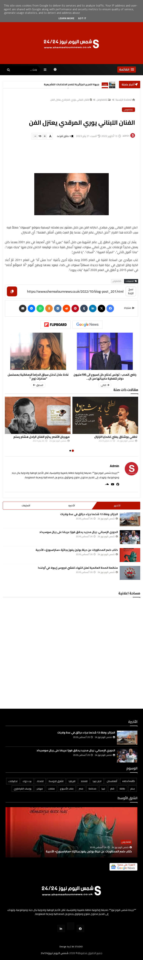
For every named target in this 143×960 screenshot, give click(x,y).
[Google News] (87, 325)
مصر (81, 788)
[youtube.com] (70, 926)
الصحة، (40, 781)
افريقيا (72, 781)
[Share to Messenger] (31, 308)
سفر (132, 788)
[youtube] (111, 484)
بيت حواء (27, 781)
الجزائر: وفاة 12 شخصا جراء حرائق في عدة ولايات (89, 514)
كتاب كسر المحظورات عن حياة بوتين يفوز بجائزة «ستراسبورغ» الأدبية (77, 549)
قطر (112, 788)
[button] (126, 69)
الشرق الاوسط (56, 781)
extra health (128, 781)
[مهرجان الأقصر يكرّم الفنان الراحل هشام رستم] (38, 415)
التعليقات (26, 505)
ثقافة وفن (126, 842)
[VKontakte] (57, 308)
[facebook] (116, 484)
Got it (82, 18)
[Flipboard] (55, 324)
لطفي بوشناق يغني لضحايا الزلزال (115, 437)
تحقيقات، (13, 781)
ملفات (51, 788)
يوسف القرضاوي (22, 788)
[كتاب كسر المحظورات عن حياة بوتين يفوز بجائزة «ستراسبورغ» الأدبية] (130, 555)
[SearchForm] (8, 70)
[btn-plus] (44, 136)
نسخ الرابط (131, 291)
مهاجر (40, 788)
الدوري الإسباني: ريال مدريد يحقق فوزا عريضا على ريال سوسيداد (78, 532)
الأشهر (117, 505)
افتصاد (84, 781)
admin (114, 466)
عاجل (105, 85)
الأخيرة (71, 505)
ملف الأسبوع (67, 788)
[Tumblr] (84, 308)
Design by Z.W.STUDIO (71, 946)
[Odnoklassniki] (49, 308)
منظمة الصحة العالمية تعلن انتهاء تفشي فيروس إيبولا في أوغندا (78, 567)
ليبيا (103, 788)
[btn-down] (35, 136)
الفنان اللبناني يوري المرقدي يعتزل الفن (70, 99)
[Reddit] (66, 308)
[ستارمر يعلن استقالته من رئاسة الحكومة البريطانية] (112, 84)
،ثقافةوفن (102, 99)
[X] (101, 308)
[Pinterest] (75, 308)
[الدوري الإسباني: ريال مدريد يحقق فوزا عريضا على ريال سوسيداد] (130, 537)
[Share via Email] (22, 308)
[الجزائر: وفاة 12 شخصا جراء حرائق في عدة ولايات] (130, 519)
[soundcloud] (106, 484)
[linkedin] (92, 308)
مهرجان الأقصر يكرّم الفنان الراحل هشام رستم (41, 437)
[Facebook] (110, 308)
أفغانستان (112, 781)
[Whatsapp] (40, 308)
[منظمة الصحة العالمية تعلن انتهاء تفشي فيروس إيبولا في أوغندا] (130, 573)
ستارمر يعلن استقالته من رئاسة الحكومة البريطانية (69, 85)
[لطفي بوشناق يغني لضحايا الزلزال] (105, 415)
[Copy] (12, 291)
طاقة (122, 788)
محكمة (92, 788)
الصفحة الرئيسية (123, 99)
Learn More (66, 18)
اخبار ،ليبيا (97, 781)
